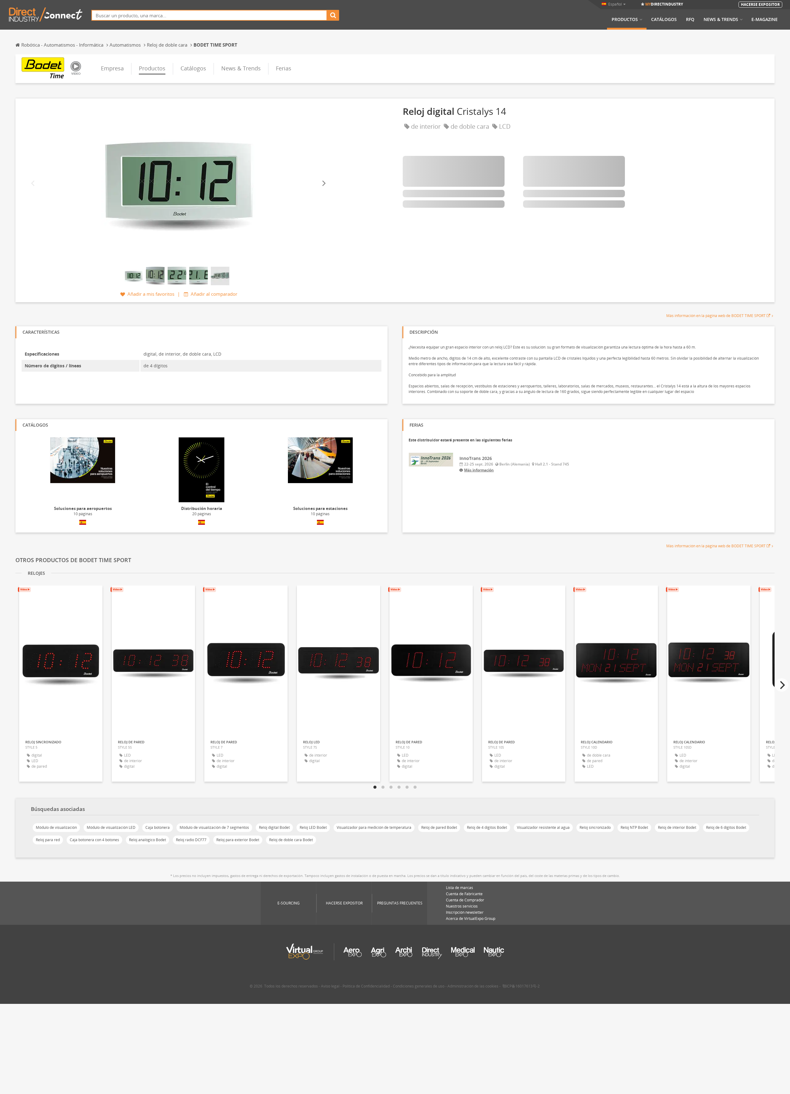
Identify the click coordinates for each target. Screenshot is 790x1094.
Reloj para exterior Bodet (237, 839)
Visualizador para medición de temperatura (374, 827)
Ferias (283, 68)
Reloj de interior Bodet (677, 827)
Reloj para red (48, 839)
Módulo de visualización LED (111, 827)
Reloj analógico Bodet (147, 839)
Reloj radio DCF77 (191, 839)
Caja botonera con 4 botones (94, 839)
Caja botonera (157, 827)
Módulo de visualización (56, 827)
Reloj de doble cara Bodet (291, 839)
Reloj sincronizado (595, 827)
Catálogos (664, 19)
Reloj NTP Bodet (634, 827)
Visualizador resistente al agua (543, 827)
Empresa (112, 68)
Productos (625, 19)
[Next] (323, 183)
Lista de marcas (459, 887)
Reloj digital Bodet (274, 827)
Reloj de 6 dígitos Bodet (726, 827)
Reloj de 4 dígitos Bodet (487, 827)
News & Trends (721, 19)
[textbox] (209, 15)
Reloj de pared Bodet (439, 827)
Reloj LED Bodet (313, 827)
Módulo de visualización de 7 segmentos (214, 827)
